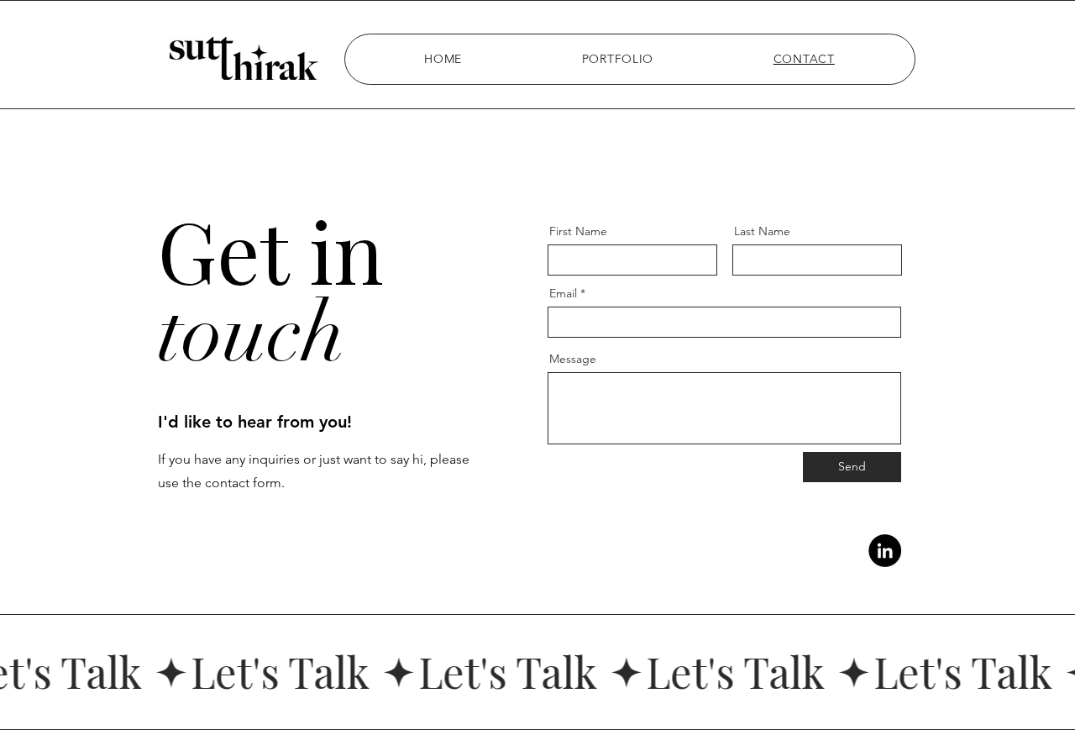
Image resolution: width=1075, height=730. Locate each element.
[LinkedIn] (884, 550)
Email (563, 293)
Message (572, 359)
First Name (578, 231)
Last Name (762, 231)
